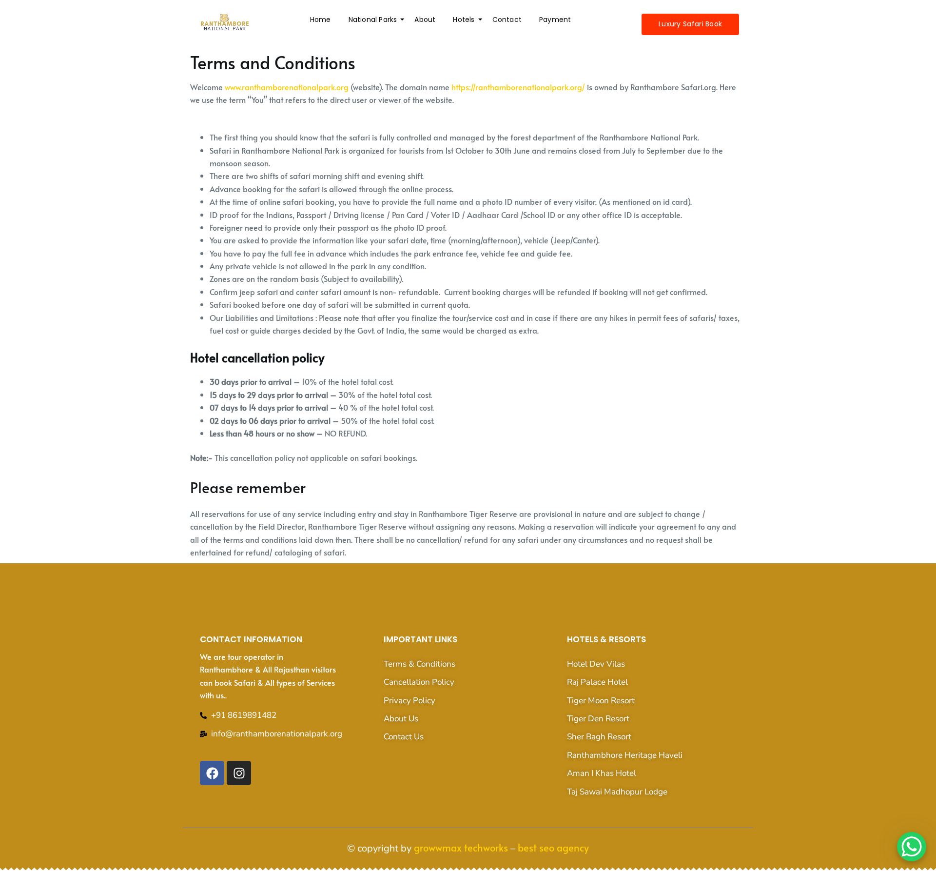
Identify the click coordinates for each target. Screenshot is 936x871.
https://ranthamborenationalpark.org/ (518, 86)
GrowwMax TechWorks (461, 847)
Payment (555, 19)
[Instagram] (239, 773)
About (424, 19)
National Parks (373, 19)
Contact (507, 19)
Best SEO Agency (553, 847)
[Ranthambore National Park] (224, 22)
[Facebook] (212, 773)
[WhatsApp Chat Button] (911, 846)
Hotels (463, 19)
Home (320, 19)
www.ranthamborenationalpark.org (287, 86)
